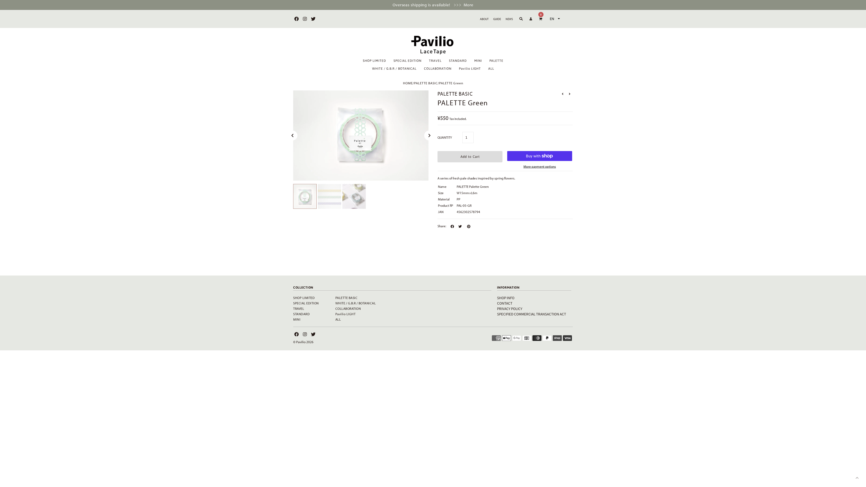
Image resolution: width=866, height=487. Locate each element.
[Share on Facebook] (452, 226)
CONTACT (504, 303)
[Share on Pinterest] (468, 226)
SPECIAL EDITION (407, 60)
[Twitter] (313, 19)
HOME (408, 83)
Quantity (445, 137)
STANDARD (458, 60)
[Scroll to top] (856, 477)
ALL (491, 68)
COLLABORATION (437, 68)
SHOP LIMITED (374, 60)
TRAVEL (435, 60)
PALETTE (496, 60)
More (468, 4)
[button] (554, 19)
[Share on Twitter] (460, 226)
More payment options (539, 166)
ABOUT (484, 19)
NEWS (509, 19)
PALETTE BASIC (426, 83)
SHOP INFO (505, 297)
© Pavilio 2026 (303, 342)
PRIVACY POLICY (509, 308)
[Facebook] (296, 19)
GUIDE (497, 19)
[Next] (429, 135)
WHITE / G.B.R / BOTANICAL (394, 68)
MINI (478, 60)
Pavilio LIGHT (470, 68)
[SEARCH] (520, 19)
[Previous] (292, 135)
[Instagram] (304, 19)
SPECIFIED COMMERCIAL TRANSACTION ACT (531, 314)
